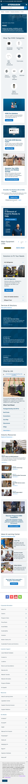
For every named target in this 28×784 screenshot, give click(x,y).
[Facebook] (7, 597)
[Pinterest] (11, 597)
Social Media (4, 626)
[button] (27, 762)
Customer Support (5, 649)
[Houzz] (20, 597)
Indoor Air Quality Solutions (11, 296)
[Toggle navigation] (1, 5)
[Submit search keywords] (25, 7)
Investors (3, 635)
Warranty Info (4, 670)
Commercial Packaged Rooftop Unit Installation (14, 374)
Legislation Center (5, 700)
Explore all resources (6, 437)
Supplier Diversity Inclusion (8, 705)
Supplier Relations (5, 709)
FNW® (2, 727)
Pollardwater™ (4, 735)
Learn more (4, 462)
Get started (15, 476)
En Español (4, 687)
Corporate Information (6, 605)
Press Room (4, 622)
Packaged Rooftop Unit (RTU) (11, 408)
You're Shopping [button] (12, 1)
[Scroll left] (18, 242)
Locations (3, 661)
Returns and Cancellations (7, 666)
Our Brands (4, 714)
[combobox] (13, 7)
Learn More (9, 120)
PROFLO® (3, 740)
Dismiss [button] (4, 780)
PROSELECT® (4, 744)
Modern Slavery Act (6, 639)
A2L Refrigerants (8, 262)
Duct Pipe (5, 419)
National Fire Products (6, 731)
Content (7, 11)
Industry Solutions (15, 11)
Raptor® (3, 748)
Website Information (6, 678)
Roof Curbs (6, 412)
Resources (3, 692)
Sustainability (4, 631)
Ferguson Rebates (5, 683)
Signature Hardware (6, 753)
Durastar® (3, 722)
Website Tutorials (5, 674)
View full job (6, 430)
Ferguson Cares (5, 618)
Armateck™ (3, 718)
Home (2, 11)
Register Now (9, 148)
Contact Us (4, 657)
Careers (3, 613)
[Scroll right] (26, 242)
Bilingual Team (8, 300)
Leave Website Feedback (7, 653)
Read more (15, 469)
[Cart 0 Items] (26, 5)
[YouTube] (16, 597)
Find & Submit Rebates (12, 179)
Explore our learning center (8, 536)
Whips (5, 427)
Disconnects (6, 423)
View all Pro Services (6, 307)
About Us (3, 609)
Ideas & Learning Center (7, 696)
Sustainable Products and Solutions (9, 644)
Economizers (6, 416)
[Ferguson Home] (14, 4)
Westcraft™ (3, 757)
